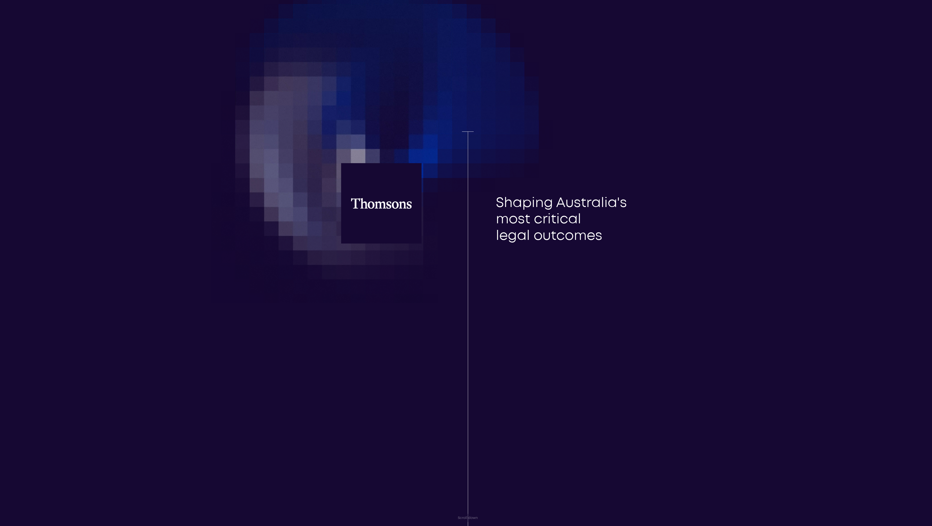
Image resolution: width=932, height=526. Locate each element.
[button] (595, 11)
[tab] (492, 223)
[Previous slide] (507, 210)
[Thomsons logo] (339, 23)
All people (592, 418)
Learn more (43, 512)
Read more (496, 182)
